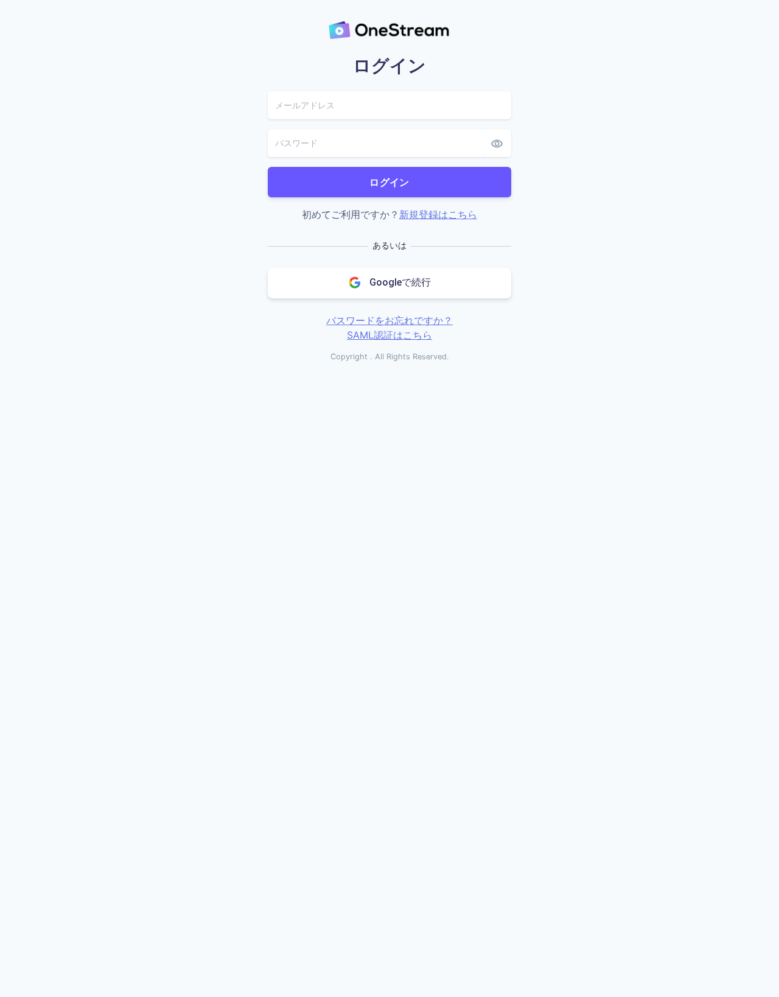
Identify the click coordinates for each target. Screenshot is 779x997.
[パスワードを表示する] (497, 143)
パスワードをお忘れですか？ (389, 320)
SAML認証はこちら (389, 335)
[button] (389, 283)
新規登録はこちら (438, 214)
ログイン (389, 182)
